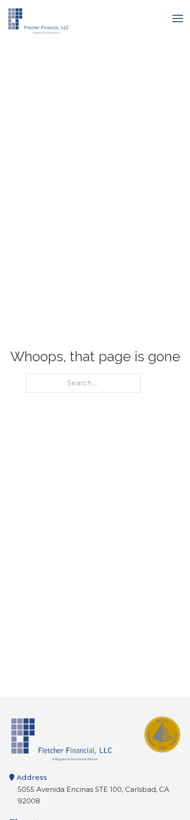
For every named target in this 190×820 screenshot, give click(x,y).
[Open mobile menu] (177, 18)
